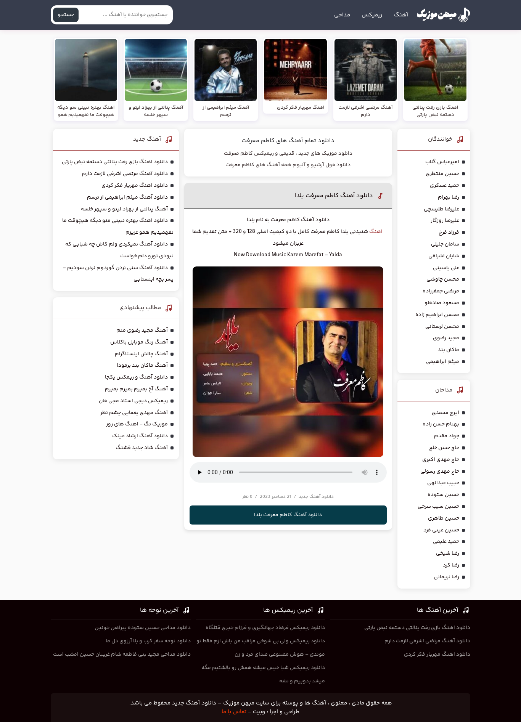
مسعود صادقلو (442, 303)
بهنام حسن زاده (441, 424)
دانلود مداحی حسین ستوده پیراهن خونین (143, 628)
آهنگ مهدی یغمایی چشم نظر (134, 413)
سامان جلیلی (445, 244)
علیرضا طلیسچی (441, 209)
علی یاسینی (446, 268)
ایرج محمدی (445, 413)
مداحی (342, 15)
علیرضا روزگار (445, 221)
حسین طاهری (443, 518)
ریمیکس (372, 15)
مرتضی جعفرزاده (441, 291)
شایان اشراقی (443, 256)
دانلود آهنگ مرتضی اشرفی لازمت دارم (125, 174)
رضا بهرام (448, 197)
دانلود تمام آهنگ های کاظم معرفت (287, 141)
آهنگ (401, 15)
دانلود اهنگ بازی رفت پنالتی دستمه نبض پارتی (115, 162)
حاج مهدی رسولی (439, 471)
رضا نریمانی (446, 577)
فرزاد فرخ (449, 232)
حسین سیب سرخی (438, 506)
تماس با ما (234, 712)
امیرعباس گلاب (442, 162)
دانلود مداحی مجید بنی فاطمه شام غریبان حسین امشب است (122, 654)
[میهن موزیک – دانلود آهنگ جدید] (443, 14)
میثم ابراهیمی (442, 362)
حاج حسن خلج (444, 448)
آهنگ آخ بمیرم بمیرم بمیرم (136, 389)
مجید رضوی (446, 338)
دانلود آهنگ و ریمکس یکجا (136, 377)
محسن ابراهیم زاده (437, 315)
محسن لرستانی (442, 326)
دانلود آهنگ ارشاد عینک (140, 436)
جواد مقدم (446, 436)
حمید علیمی (446, 541)
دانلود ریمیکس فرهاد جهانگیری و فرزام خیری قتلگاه (265, 628)
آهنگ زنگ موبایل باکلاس (139, 342)
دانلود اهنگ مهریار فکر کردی (134, 185)
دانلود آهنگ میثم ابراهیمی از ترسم (127, 197)
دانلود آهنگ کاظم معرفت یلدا (334, 196)
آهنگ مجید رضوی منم (142, 330)
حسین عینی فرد (441, 530)
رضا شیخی (447, 553)
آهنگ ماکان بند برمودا (142, 365)
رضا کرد (451, 565)
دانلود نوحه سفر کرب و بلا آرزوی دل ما (148, 641)
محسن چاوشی (442, 279)
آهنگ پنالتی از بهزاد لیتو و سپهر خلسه (124, 209)
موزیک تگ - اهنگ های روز (137, 424)
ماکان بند (448, 350)
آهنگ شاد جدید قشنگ (142, 448)
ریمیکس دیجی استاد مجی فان (133, 401)
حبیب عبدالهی (443, 483)
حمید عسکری (444, 185)
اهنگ (376, 232)
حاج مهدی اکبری (440, 460)
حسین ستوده (443, 495)
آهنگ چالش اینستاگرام (141, 354)
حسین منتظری (442, 174)
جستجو (66, 15)
